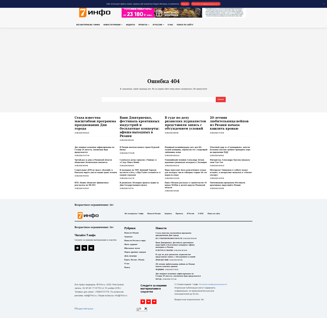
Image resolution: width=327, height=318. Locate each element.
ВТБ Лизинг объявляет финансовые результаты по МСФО (92, 183)
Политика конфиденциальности (213, 284)
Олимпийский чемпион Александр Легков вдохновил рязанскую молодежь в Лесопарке (186, 161)
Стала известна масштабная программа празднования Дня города (95, 123)
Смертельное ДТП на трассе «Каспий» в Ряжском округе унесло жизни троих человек (96, 171)
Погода (159, 279)
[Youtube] (91, 248)
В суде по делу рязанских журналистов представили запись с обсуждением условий (185, 123)
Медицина (160, 269)
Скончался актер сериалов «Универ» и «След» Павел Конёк (138, 161)
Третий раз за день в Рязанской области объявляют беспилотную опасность (93, 161)
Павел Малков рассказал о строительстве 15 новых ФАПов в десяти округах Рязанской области (186, 185)
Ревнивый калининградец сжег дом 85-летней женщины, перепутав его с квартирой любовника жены (186, 149)
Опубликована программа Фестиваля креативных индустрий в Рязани (227, 183)
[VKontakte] (84, 248)
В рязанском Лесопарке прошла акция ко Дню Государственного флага (139, 183)
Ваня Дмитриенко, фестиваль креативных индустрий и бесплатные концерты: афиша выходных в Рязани (140, 126)
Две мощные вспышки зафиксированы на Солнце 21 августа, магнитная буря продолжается (94, 149)
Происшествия (162, 260)
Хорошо (185, 4)
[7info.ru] (95, 12)
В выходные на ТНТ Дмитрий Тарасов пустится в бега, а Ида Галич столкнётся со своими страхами (140, 172)
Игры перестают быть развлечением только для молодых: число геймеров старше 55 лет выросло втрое (186, 172)
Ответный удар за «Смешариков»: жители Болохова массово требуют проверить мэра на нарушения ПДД (230, 149)
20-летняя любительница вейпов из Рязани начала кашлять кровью (229, 123)
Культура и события (164, 250)
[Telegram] (77, 248)
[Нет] (324, 4)
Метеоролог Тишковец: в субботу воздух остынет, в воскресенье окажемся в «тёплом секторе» (231, 172)
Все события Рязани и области (169, 238)
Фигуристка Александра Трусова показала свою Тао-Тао (230, 161)
